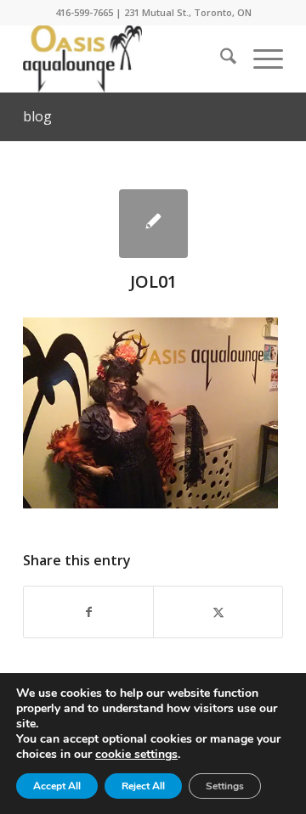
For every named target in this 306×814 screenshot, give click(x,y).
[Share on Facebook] (88, 612)
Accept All (57, 786)
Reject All (143, 786)
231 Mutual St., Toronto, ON (188, 12)
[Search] (219, 59)
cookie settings (136, 754)
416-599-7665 (84, 12)
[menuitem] (219, 59)
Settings (225, 786)
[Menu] (259, 59)
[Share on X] (218, 612)
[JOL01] (153, 223)
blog (37, 116)
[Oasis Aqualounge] (127, 59)
